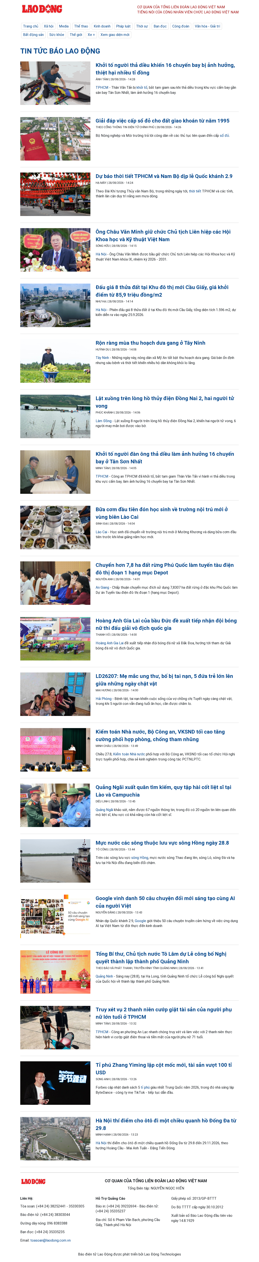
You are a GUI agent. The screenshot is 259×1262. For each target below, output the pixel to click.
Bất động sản (33, 35)
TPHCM (102, 87)
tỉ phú (145, 1087)
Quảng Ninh (105, 976)
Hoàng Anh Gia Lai (110, 643)
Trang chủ (30, 26)
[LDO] (55, 83)
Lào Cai (101, 532)
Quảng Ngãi (104, 810)
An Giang (102, 587)
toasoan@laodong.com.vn (50, 1240)
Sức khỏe (56, 35)
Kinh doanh (102, 26)
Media (64, 26)
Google (141, 921)
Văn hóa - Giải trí (207, 26)
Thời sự (142, 26)
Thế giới (76, 35)
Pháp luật (123, 26)
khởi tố (142, 87)
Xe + (91, 35)
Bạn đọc (160, 26)
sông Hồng (139, 858)
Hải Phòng (104, 699)
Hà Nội (101, 254)
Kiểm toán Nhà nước (129, 754)
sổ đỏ (224, 135)
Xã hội (48, 26)
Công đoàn (180, 26)
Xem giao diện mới (115, 35)
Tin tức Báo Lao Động (60, 51)
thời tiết (195, 191)
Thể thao (81, 26)
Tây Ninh (102, 358)
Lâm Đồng (104, 421)
